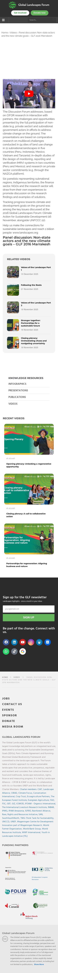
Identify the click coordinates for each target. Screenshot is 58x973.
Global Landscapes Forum (33, 4)
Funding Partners (15, 845)
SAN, (41, 814)
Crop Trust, (21, 796)
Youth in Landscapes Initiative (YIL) (26, 834)
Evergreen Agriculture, (39, 800)
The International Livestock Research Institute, (25, 807)
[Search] (54, 20)
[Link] (12, 4)
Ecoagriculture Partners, (39, 796)
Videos (13, 32)
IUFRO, (28, 811)
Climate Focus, (25, 793)
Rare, (4, 814)
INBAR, (51, 807)
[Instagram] (31, 642)
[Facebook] (6, 642)
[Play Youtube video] (29, 93)
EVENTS (8, 710)
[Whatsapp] (6, 651)
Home (4, 32)
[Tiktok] (14, 651)
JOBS (6, 698)
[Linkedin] (14, 642)
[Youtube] (22, 642)
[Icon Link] (22, 651)
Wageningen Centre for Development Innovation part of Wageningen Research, (27, 823)
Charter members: (28, 789)
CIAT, (40, 789)
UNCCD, (6, 822)
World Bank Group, (32, 829)
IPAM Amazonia (16, 811)
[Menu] (3, 20)
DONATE (8, 721)
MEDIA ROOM (12, 726)
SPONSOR (9, 715)
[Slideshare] (39, 642)
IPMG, (5, 811)
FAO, (52, 800)
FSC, (4, 804)
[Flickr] (47, 642)
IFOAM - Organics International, (40, 804)
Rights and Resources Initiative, (23, 814)
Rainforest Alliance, (41, 811)
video (17, 677)
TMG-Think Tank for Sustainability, (37, 818)
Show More (39, 964)
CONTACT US (12, 704)
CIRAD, (14, 793)
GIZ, (14, 804)
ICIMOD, (20, 804)
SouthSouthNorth (10, 818)
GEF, (9, 804)
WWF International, (32, 832)
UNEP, (14, 822)
